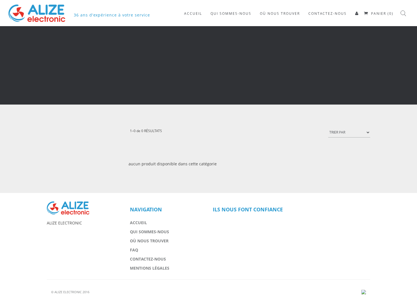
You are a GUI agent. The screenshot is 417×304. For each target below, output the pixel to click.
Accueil (138, 222)
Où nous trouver (149, 240)
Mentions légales (149, 268)
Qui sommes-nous (149, 231)
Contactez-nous (148, 259)
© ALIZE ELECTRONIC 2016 (70, 292)
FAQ (134, 250)
